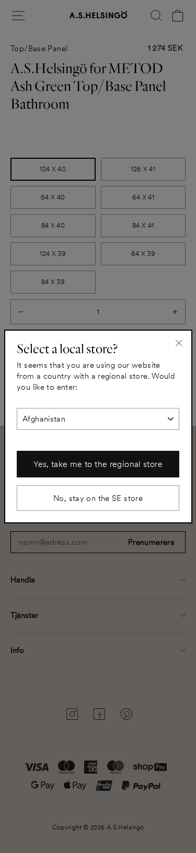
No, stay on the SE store (98, 498)
